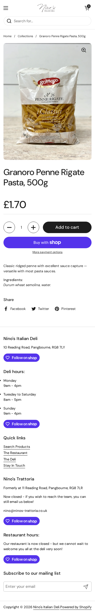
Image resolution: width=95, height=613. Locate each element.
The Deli (9, 459)
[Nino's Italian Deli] (46, 8)
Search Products (16, 446)
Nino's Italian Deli (46, 607)
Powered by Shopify (76, 607)
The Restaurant (15, 453)
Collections (25, 36)
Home (7, 36)
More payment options (47, 252)
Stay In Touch (14, 465)
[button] (87, 8)
